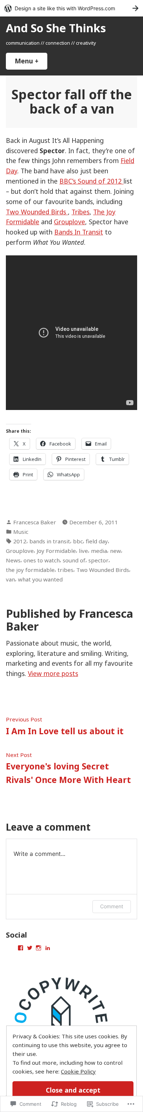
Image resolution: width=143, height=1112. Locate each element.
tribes (65, 569)
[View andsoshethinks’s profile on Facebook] (20, 948)
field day (97, 541)
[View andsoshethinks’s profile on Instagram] (38, 948)
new (115, 550)
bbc (78, 541)
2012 (19, 541)
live (83, 550)
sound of (74, 560)
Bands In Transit (78, 232)
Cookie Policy (78, 1071)
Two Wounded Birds (37, 211)
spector (98, 560)
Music (20, 531)
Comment (111, 906)
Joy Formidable (56, 550)
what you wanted (40, 579)
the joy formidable (30, 569)
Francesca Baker (34, 522)
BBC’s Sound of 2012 (91, 181)
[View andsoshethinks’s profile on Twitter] (30, 948)
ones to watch (41, 560)
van (10, 579)
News (13, 560)
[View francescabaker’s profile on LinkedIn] (48, 948)
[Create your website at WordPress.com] (71, 8)
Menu (31, 60)
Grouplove (69, 221)
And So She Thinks (56, 28)
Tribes (80, 211)
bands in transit (49, 541)
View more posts (53, 673)
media (99, 550)
